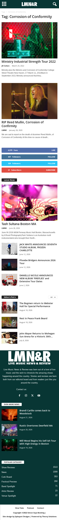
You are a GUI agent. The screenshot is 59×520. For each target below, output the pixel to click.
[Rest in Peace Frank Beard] (9, 323)
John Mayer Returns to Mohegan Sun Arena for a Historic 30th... (37, 335)
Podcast (30, 508)
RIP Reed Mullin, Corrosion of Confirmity (23, 124)
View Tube (19, 508)
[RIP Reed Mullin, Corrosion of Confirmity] (29, 101)
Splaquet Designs (22, 516)
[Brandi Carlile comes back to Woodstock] (9, 415)
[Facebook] (20, 396)
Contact (40, 508)
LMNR (4, 130)
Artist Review (8, 491)
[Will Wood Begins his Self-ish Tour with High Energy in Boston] (9, 445)
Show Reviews (8, 467)
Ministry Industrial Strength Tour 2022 (29, 62)
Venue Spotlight (9, 496)
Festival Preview (9, 481)
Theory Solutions (49, 516)
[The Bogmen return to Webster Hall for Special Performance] (9, 308)
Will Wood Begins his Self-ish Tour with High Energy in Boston (38, 442)
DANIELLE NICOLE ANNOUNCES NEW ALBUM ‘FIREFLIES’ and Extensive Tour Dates (36, 278)
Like (53, 150)
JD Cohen (5, 66)
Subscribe (50, 170)
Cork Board (7, 477)
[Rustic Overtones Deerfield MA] (9, 430)
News (4, 472)
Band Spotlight (8, 486)
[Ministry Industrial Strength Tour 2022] (29, 40)
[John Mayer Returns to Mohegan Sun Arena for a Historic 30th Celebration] (9, 338)
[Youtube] (39, 396)
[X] (33, 396)
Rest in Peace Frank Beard (33, 318)
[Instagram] (26, 396)
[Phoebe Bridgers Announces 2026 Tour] (9, 265)
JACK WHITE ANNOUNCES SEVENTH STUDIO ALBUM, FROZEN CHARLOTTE (38, 247)
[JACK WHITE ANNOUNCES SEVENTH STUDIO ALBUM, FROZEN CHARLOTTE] (9, 249)
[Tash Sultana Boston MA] (29, 203)
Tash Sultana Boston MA (19, 224)
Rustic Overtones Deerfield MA (36, 425)
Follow (51, 157)
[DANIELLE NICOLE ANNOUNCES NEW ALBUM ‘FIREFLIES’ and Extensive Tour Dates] (9, 280)
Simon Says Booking (36, 512)
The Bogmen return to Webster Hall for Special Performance (36, 305)
